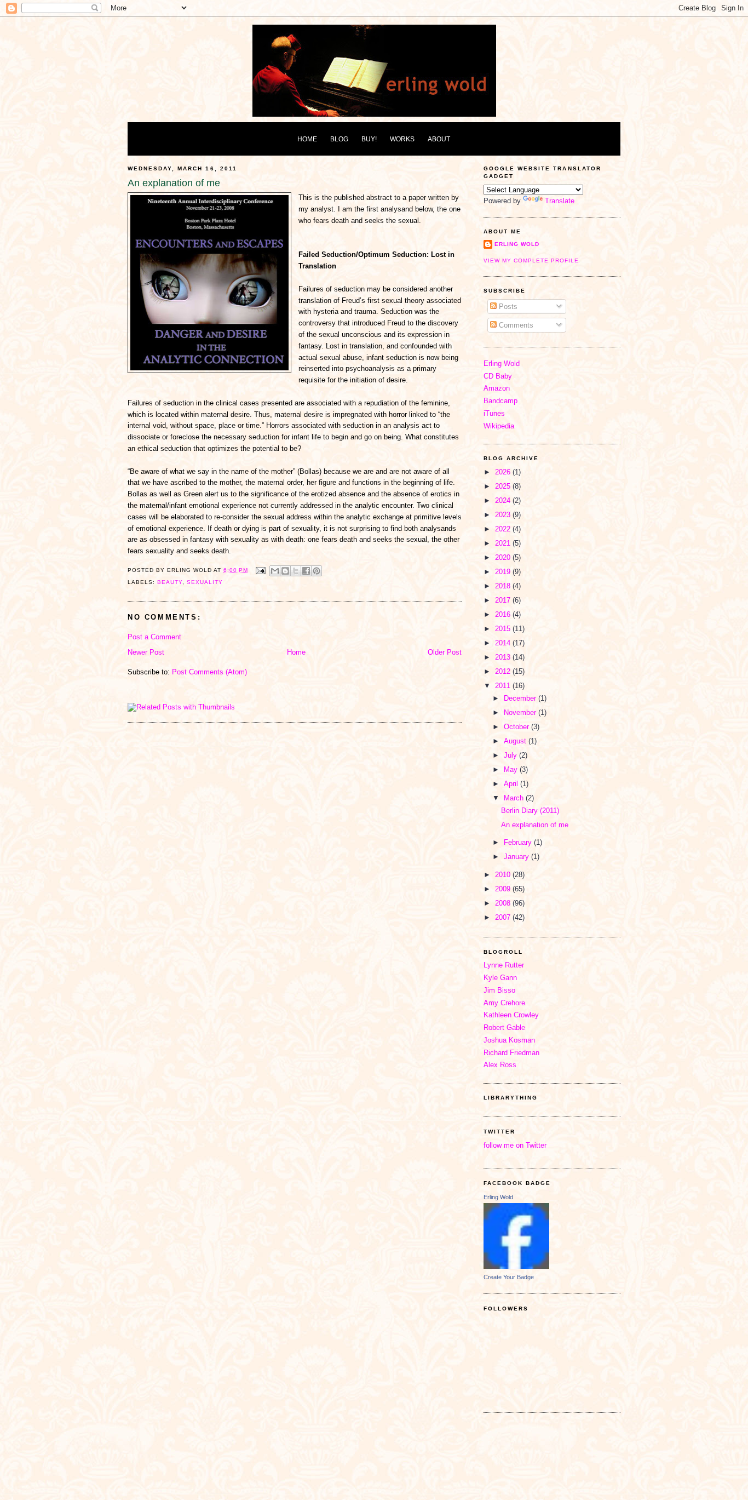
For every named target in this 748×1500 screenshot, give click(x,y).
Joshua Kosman (509, 1040)
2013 (504, 657)
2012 (504, 671)
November (521, 712)
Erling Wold (516, 244)
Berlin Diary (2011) (530, 810)
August (516, 741)
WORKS (402, 138)
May (512, 769)
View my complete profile (531, 260)
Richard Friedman (511, 1053)
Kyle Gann (500, 978)
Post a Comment (154, 637)
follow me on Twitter (515, 1145)
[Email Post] (259, 570)
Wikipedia (499, 426)
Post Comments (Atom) (209, 672)
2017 (504, 600)
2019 (504, 572)
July (511, 755)
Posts (507, 306)
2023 (504, 515)
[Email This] (274, 570)
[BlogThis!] (285, 570)
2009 (504, 889)
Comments (515, 325)
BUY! (369, 138)
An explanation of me (534, 825)
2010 (504, 875)
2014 (504, 643)
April (512, 784)
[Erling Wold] (516, 1266)
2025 (504, 486)
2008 (504, 903)
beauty (169, 582)
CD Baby (498, 376)
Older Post (445, 652)
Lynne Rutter (504, 965)
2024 (504, 500)
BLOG (339, 138)
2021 (504, 543)
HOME (307, 138)
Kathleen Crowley (511, 1015)
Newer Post (146, 652)
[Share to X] (295, 570)
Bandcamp (500, 401)
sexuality (205, 582)
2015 (504, 629)
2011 (504, 686)
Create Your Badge (509, 1277)
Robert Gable (504, 1027)
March (515, 798)
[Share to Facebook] (306, 570)
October (517, 727)
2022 (504, 529)
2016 (504, 614)
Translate (559, 201)
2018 (504, 586)
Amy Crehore (504, 1003)
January (517, 856)
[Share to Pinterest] (316, 570)
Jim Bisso (499, 990)
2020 (504, 557)
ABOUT (439, 138)
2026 (504, 472)
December (521, 698)
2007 (504, 917)
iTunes (494, 413)
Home (296, 652)
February (519, 842)
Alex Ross (500, 1065)
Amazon (497, 388)
